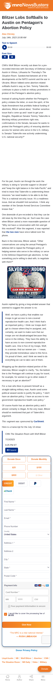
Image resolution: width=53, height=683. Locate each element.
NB (17, 658)
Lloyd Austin (7, 658)
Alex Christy (8, 34)
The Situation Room (11, 662)
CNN (46, 658)
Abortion (38, 658)
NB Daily (26, 662)
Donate (44, 669)
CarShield (39, 421)
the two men (12, 232)
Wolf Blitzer (26, 658)
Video (35, 662)
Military (43, 662)
